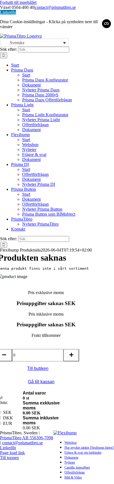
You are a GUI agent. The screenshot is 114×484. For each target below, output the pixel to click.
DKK (8, 418)
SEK (7, 412)
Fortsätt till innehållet (18, 2)
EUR (7, 423)
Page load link (12, 452)
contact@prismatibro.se (55, 7)
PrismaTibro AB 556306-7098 (26, 437)
